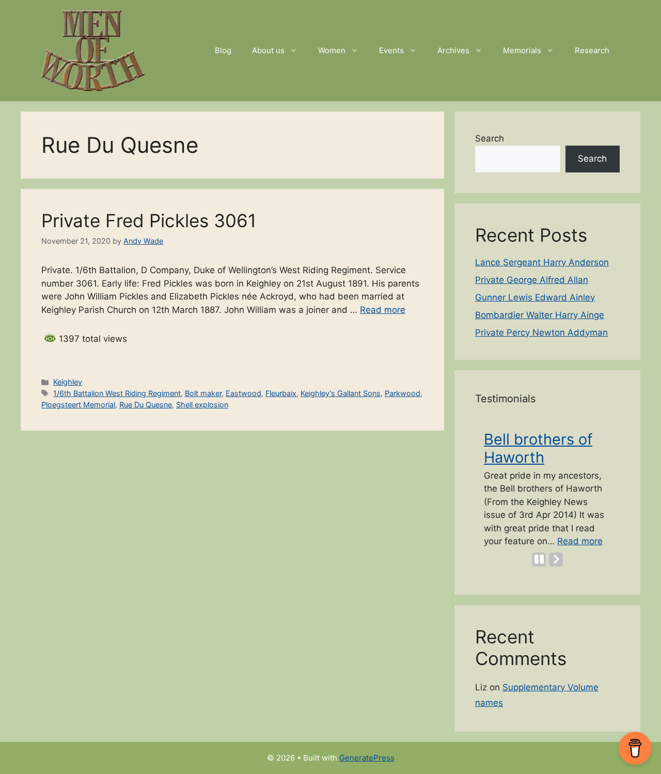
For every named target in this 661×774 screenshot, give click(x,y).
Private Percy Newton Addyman (541, 332)
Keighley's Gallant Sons (341, 393)
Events (391, 50)
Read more (382, 310)
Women (331, 50)
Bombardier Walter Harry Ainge (539, 315)
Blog (223, 50)
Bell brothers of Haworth (538, 448)
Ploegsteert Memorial (78, 404)
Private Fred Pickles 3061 (148, 220)
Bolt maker (203, 393)
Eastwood (243, 393)
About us (268, 50)
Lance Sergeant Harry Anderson (542, 262)
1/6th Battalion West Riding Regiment (117, 393)
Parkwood (402, 393)
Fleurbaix (280, 393)
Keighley (67, 381)
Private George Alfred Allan (531, 280)
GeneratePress (367, 758)
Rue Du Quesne (145, 404)
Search (489, 138)
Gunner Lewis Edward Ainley (535, 297)
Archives (453, 50)
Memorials (522, 50)
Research (592, 50)
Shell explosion (202, 404)
